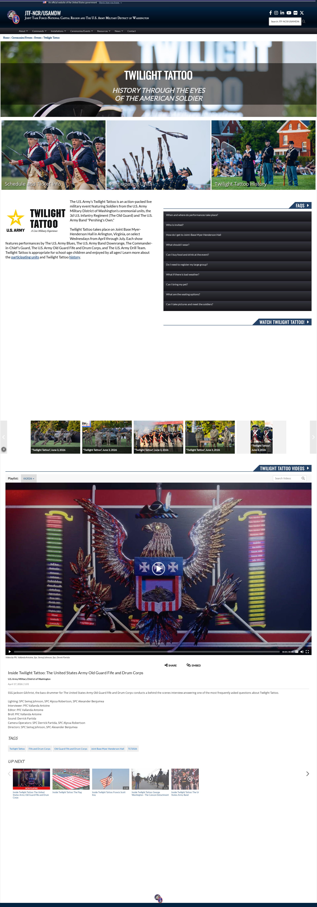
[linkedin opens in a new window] (282, 12)
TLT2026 (132, 748)
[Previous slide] (3, 437)
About (22, 31)
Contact (131, 31)
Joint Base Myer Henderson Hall (107, 748)
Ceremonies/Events (80, 31)
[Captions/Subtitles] (296, 651)
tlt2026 (28, 478)
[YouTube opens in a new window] (288, 12)
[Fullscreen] (307, 651)
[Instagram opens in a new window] (276, 12)
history (74, 257)
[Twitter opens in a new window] (302, 12)
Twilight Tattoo (17, 748)
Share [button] (172, 665)
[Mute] (302, 651)
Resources (102, 31)
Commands (38, 31)
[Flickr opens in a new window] (295, 12)
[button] (111, 2)
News (118, 31)
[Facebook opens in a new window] (270, 12)
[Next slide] (313, 437)
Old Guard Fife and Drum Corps (70, 748)
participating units (25, 257)
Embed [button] (196, 665)
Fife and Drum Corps (39, 748)
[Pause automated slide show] (3, 449)
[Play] (9, 651)
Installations (57, 31)
